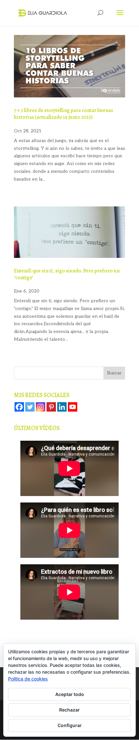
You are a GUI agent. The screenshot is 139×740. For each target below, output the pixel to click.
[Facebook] (19, 407)
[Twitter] (30, 407)
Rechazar (69, 709)
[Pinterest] (51, 407)
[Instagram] (40, 407)
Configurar (70, 725)
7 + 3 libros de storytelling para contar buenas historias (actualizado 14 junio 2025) (63, 114)
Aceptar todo (69, 694)
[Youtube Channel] (72, 407)
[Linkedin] (62, 407)
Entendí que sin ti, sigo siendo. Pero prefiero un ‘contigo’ (67, 274)
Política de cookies (28, 678)
